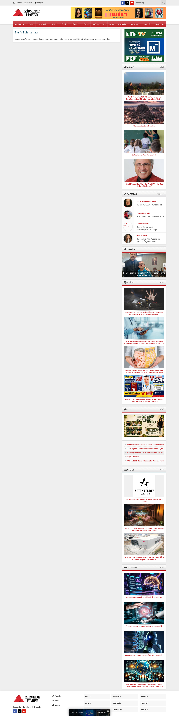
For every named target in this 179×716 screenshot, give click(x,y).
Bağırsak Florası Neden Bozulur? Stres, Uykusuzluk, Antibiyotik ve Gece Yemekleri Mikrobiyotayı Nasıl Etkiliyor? (144, 372)
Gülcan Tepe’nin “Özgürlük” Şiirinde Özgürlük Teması (148, 240)
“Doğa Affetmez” (132, 457)
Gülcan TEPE (142, 235)
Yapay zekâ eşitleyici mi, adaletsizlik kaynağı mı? (144, 597)
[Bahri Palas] (144, 61)
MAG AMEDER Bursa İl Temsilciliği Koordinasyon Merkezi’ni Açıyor (145, 461)
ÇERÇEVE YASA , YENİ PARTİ (149, 204)
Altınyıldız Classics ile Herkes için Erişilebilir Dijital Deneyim (144, 500)
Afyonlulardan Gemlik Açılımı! (144, 126)
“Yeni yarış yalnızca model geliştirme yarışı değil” (144, 626)
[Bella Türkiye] (118, 18)
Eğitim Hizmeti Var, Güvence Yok (144, 155)
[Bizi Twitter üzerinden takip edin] (127, 3)
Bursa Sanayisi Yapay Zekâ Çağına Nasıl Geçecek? (144, 655)
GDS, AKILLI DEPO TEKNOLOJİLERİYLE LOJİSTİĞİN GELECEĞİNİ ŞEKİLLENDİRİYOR (144, 558)
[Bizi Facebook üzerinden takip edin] (123, 3)
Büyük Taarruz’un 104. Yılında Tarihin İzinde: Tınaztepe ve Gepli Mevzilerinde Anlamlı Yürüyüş (144, 98)
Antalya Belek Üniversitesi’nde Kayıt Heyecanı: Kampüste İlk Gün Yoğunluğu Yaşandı (144, 274)
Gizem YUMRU (142, 223)
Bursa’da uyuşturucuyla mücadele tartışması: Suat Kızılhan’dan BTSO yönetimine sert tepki (144, 313)
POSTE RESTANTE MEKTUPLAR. (151, 216)
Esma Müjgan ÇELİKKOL (147, 201)
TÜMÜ (162, 67)
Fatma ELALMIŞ (143, 213)
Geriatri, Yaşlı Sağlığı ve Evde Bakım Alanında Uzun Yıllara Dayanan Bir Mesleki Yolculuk (144, 400)
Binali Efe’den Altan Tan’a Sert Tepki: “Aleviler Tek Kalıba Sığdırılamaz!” (144, 185)
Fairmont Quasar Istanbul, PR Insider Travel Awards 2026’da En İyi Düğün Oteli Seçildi (144, 529)
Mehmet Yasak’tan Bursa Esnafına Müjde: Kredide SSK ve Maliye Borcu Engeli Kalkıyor (145, 444)
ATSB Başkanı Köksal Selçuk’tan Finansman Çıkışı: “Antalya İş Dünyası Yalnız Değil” (145, 448)
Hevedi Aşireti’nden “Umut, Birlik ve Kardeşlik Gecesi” (145, 452)
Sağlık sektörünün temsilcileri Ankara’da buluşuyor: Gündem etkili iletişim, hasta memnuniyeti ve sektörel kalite (144, 343)
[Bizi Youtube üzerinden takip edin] (132, 3)
